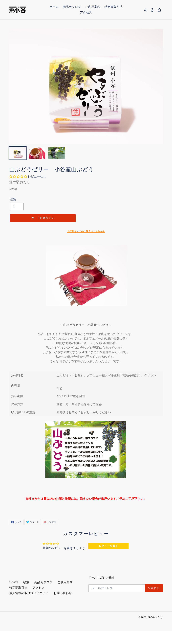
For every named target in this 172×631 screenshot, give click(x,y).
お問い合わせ (63, 593)
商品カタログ (43, 582)
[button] (18, 176)
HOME (13, 582)
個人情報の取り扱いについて (29, 593)
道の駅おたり (155, 617)
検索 (26, 582)
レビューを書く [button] (108, 546)
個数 (13, 199)
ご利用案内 (65, 582)
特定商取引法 (18, 587)
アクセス (38, 587)
